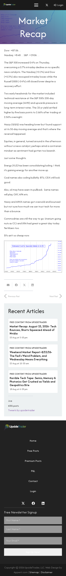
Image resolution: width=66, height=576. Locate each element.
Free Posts (33, 451)
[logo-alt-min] (9, 5)
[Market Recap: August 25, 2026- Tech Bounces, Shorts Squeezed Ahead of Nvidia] (33, 329)
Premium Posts (33, 461)
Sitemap (34, 572)
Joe (10, 401)
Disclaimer (46, 572)
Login (33, 491)
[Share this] (16, 285)
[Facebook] (33, 503)
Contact (33, 481)
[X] (47, 5)
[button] (36, 5)
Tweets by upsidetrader (21, 410)
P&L (33, 471)
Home (33, 440)
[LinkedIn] (43, 503)
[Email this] (8, 285)
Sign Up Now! (33, 552)
